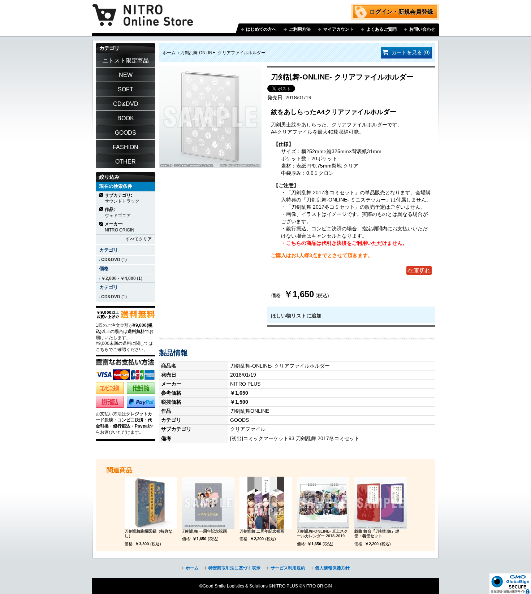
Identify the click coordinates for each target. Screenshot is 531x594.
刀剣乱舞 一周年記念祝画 (204, 531)
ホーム (169, 52)
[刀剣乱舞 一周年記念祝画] (208, 503)
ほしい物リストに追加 (296, 315)
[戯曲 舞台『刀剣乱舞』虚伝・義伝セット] (380, 503)
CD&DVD (110, 259)
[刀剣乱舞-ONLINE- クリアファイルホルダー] (210, 69)
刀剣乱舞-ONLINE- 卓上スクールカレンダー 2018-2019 (322, 533)
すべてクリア (139, 239)
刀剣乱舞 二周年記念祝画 (261, 531)
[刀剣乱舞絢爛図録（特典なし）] (151, 503)
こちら (102, 349)
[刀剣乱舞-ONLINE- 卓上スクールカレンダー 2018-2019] (323, 503)
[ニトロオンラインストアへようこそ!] (142, 9)
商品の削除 (101, 195)
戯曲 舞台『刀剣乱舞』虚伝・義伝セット (376, 533)
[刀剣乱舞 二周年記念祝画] (265, 503)
